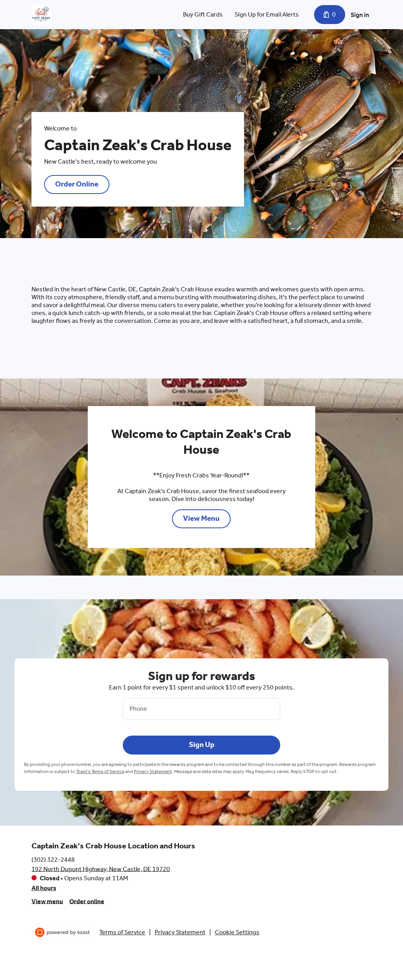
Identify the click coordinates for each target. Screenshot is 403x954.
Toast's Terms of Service (100, 771)
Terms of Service (122, 932)
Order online (86, 901)
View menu (47, 901)
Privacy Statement (153, 771)
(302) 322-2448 (53, 859)
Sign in (360, 15)
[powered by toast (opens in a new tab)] (63, 932)
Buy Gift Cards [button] (203, 14)
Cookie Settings (237, 932)
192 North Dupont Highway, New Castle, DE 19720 (100, 868)
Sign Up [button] (201, 744)
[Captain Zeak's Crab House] (41, 14)
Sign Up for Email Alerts (267, 14)
